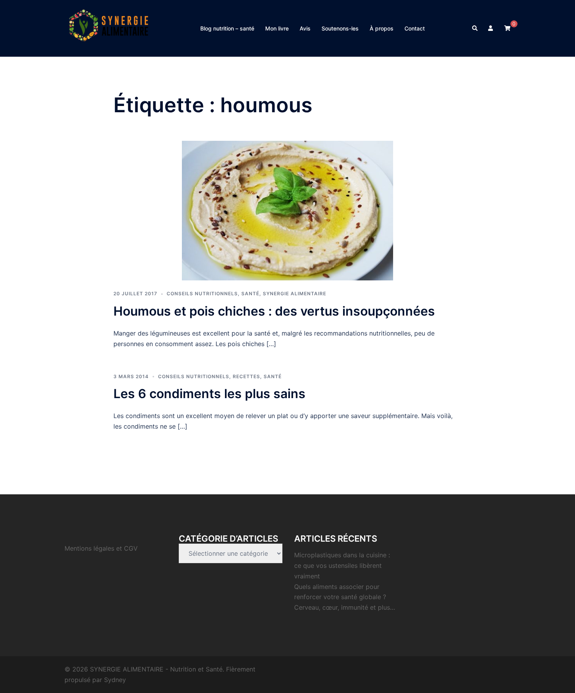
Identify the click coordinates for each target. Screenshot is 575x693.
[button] (475, 28)
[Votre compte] (491, 28)
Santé (250, 293)
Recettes (246, 376)
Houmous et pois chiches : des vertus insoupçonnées (274, 311)
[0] (507, 27)
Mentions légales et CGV (101, 548)
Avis (305, 28)
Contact (414, 28)
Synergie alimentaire (294, 293)
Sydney (115, 680)
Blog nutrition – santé (227, 28)
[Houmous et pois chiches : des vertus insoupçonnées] (287, 210)
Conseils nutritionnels (202, 293)
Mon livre (277, 28)
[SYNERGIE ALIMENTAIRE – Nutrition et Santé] (109, 28)
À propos (382, 28)
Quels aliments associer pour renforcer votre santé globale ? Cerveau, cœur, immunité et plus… (344, 597)
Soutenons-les (340, 28)
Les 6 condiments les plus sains (209, 393)
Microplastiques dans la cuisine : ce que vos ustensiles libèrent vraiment (342, 565)
